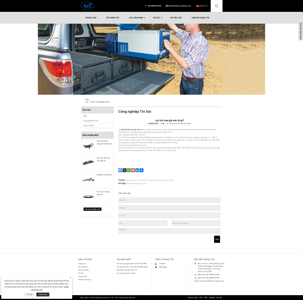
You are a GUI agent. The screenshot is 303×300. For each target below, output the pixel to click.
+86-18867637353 (212, 274)
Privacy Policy (193, 297)
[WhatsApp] (129, 170)
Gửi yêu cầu (176, 18)
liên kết (219, 297)
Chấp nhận (43, 294)
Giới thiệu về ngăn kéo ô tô (136, 183)
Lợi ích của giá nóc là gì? (126, 273)
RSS (205, 297)
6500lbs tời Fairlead (104, 175)
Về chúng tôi (112, 18)
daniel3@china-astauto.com (179, 6)
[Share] (141, 170)
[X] (124, 170)
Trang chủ (90, 18)
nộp (217, 239)
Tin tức (156, 18)
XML (201, 297)
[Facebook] (120, 170)
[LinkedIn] (137, 170)
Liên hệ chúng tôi (200, 18)
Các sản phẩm (136, 18)
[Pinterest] (133, 170)
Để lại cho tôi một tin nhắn (180, 123)
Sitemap (212, 297)
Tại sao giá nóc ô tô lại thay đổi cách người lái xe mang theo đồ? (149, 180)
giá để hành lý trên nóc (130, 129)
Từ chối (29, 294)
